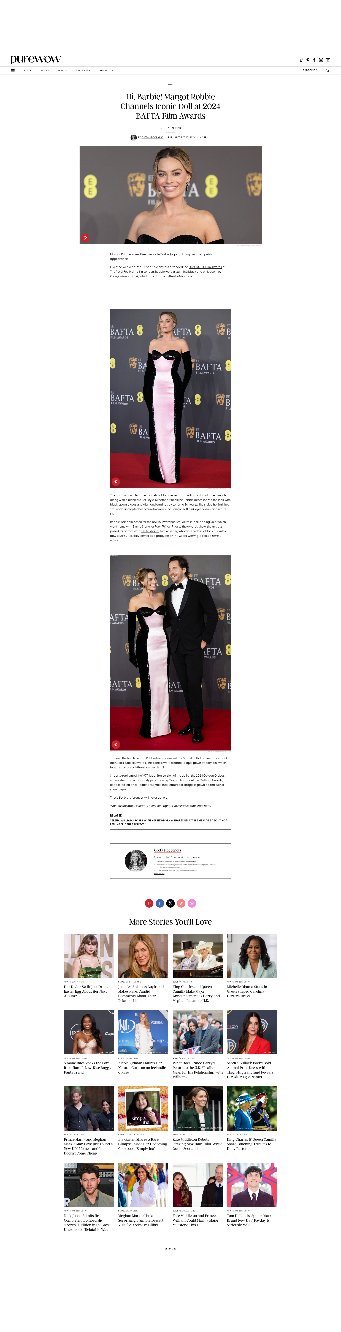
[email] (6, 84)
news (170, 85)
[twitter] (170, 903)
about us (106, 70)
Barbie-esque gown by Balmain (195, 763)
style (28, 70)
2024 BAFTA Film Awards (205, 267)
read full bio (159, 874)
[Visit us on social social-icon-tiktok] (301, 60)
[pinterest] (85, 238)
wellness (83, 70)
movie (183, 276)
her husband (150, 531)
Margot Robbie (120, 254)
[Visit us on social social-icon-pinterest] (308, 60)
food (45, 70)
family (62, 70)
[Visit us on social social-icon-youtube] (328, 60)
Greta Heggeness (153, 138)
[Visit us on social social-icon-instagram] (321, 60)
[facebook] (160, 903)
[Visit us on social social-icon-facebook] (314, 60)
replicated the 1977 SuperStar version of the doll (154, 775)
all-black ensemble (148, 785)
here (207, 805)
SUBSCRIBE (310, 70)
